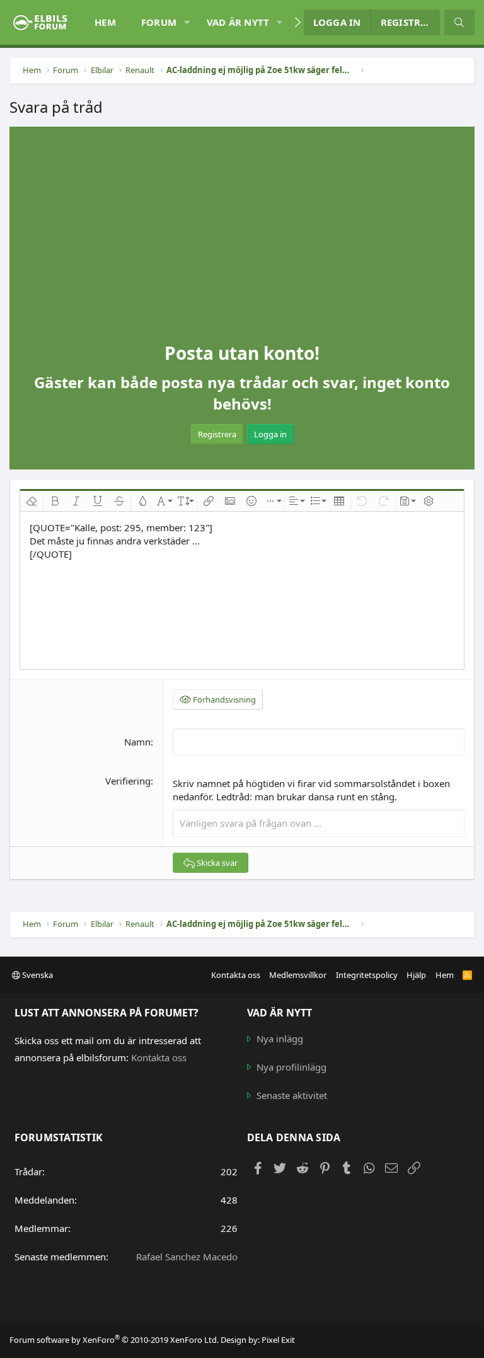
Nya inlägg (279, 1038)
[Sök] (459, 22)
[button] (186, 22)
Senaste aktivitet (291, 1095)
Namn (137, 741)
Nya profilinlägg (291, 1067)
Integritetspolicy (367, 975)
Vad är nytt (238, 22)
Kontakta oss (235, 975)
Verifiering (128, 780)
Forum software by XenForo (114, 1339)
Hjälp (416, 975)
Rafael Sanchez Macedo (187, 1256)
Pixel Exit (278, 1339)
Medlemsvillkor (297, 975)
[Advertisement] (242, 246)
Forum (158, 22)
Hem (105, 22)
